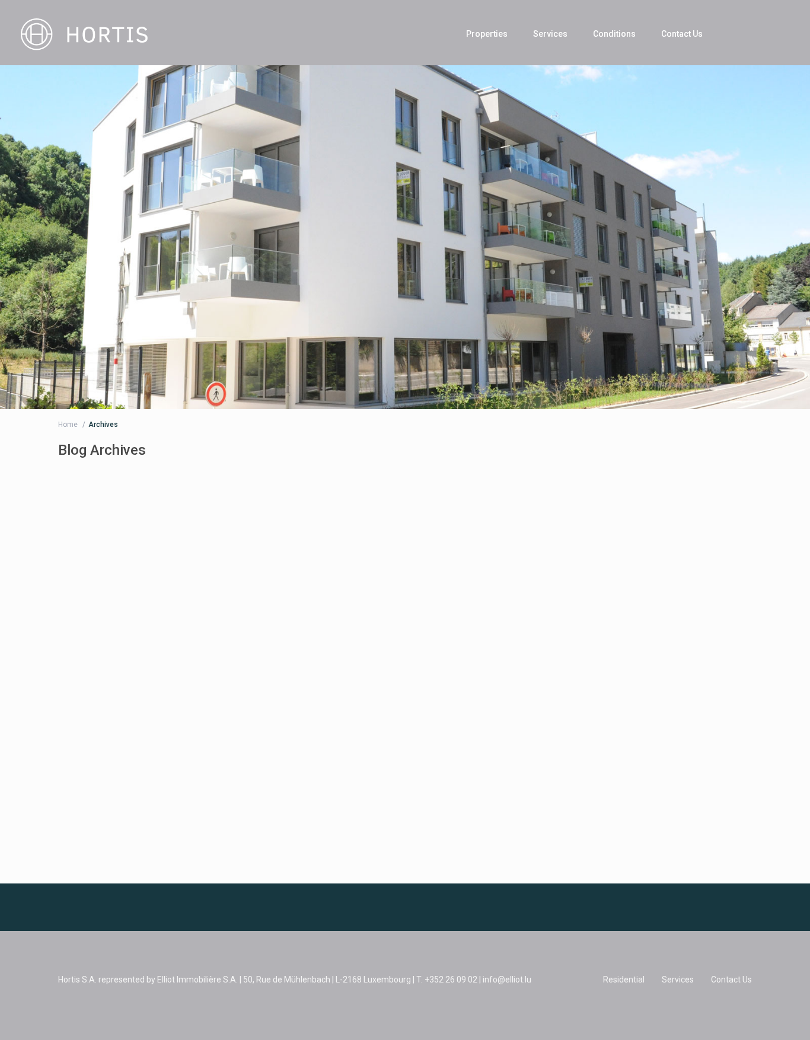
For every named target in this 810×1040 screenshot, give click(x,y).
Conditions (614, 34)
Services (550, 34)
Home (68, 424)
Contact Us (682, 34)
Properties (487, 34)
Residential (624, 979)
